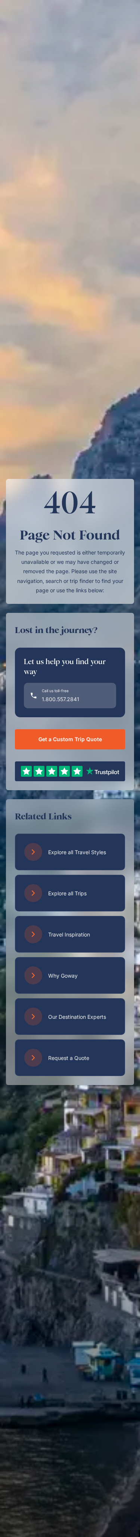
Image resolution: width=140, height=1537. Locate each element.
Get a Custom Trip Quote (70, 739)
